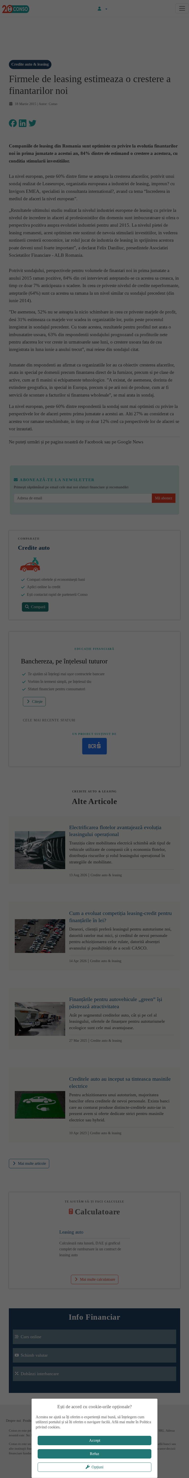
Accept (94, 1440)
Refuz (94, 1454)
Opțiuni (97, 1467)
